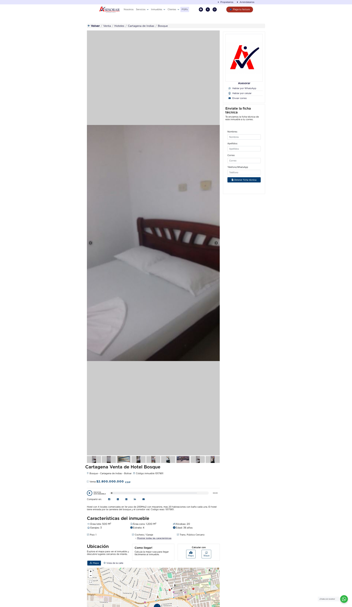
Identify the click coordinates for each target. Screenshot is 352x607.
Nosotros (129, 9)
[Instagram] (215, 9)
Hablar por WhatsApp (244, 88)
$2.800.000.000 (113, 481)
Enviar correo (239, 98)
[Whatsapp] (126, 499)
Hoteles (119, 25)
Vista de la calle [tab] (114, 563)
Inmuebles (156, 9)
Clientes (172, 9)
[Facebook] (201, 9)
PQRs (185, 9)
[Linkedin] (135, 499)
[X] (118, 499)
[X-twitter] (208, 9)
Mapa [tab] (95, 563)
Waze (206, 555)
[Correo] (143, 499)
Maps (191, 555)
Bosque (163, 25)
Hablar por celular (241, 93)
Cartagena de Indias (141, 25)
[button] (142, 9)
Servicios (140, 9)
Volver (95, 25)
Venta (107, 25)
